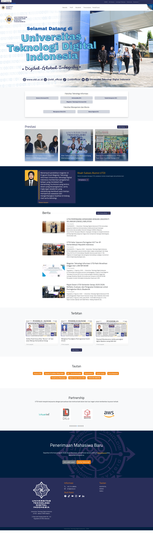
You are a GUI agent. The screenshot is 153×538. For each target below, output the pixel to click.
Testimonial (129, 2)
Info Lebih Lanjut (69, 462)
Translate (13, 3)
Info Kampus (112, 2)
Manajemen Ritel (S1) (59, 112)
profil (71, 7)
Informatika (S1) (76, 98)
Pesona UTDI (37, 373)
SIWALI (101, 491)
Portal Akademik (113, 373)
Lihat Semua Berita (102, 213)
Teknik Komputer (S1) (111, 98)
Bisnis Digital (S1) (94, 112)
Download (135, 2)
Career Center (101, 373)
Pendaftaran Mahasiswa (58, 378)
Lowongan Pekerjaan (120, 2)
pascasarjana (87, 7)
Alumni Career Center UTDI (77, 378)
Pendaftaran (96, 7)
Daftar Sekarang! (83, 462)
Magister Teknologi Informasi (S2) (76, 102)
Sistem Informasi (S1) (42, 98)
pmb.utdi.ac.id (102, 452)
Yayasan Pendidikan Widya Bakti (54, 373)
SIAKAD (106, 2)
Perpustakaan (89, 373)
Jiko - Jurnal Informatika (74, 373)
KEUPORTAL (102, 486)
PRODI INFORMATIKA (94, 378)
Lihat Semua (121, 127)
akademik (78, 7)
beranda (64, 7)
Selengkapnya (82, 180)
